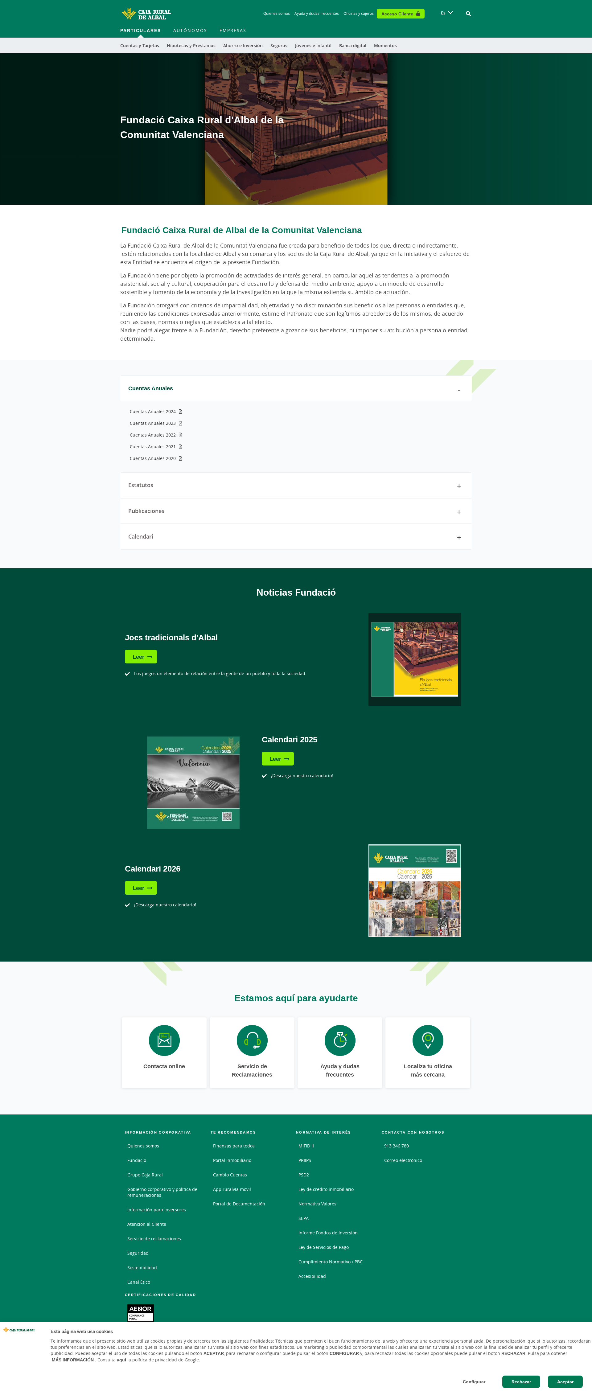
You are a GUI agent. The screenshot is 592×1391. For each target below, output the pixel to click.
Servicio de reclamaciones (154, 1238)
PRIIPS (304, 1160)
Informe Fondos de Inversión (328, 1233)
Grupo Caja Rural (145, 1175)
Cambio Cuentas (230, 1175)
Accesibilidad (312, 1276)
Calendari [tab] (140, 536)
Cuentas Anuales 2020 (153, 458)
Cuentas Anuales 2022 (153, 435)
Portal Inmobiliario (232, 1160)
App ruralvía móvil (232, 1189)
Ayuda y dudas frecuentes (316, 13)
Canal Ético (138, 1282)
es (443, 13)
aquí (121, 1360)
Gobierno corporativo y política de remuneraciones (162, 1192)
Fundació (136, 1160)
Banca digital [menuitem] (352, 45)
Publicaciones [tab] (146, 511)
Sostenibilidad (142, 1267)
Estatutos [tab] (140, 485)
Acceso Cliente (397, 14)
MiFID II (306, 1146)
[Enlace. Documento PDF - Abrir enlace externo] (140, 1315)
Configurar (474, 1382)
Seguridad (138, 1253)
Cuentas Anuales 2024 (153, 411)
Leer (138, 656)
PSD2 (303, 1175)
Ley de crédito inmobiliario (326, 1189)
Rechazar (521, 1382)
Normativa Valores (317, 1204)
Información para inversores (156, 1210)
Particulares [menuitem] (140, 30)
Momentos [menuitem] (385, 45)
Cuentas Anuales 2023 (153, 423)
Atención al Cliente (146, 1224)
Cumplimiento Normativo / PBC (330, 1262)
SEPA (303, 1218)
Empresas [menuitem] (233, 30)
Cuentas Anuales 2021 (153, 446)
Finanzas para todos (234, 1146)
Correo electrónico (403, 1160)
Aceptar (565, 1382)
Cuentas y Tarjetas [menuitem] (139, 45)
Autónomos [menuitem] (190, 30)
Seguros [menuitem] (278, 45)
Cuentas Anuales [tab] (150, 388)
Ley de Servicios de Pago (323, 1247)
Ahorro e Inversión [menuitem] (243, 45)
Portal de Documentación (239, 1204)
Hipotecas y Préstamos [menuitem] (191, 45)
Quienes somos (276, 13)
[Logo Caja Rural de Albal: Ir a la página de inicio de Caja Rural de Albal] (146, 13)
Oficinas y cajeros (358, 13)
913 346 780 (396, 1146)
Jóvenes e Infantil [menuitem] (313, 45)
